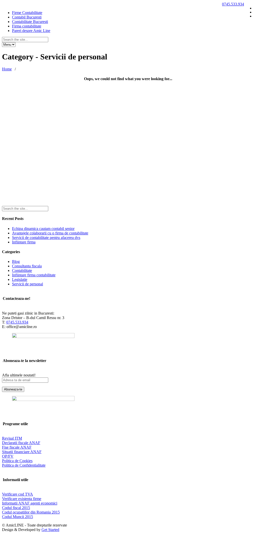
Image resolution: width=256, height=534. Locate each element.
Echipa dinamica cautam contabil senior (43, 228)
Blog (16, 261)
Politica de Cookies (17, 461)
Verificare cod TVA (17, 494)
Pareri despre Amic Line (31, 30)
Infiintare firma (24, 242)
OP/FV (8, 456)
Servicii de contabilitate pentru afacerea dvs (46, 237)
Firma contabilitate (26, 26)
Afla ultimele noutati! (19, 375)
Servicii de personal (27, 284)
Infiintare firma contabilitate (34, 275)
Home (7, 69)
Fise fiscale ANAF (17, 447)
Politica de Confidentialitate (24, 465)
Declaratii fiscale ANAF (21, 443)
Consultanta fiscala (27, 266)
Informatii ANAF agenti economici (29, 503)
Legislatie (19, 279)
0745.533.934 (233, 4)
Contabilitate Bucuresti (30, 21)
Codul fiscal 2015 (16, 508)
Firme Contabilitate (27, 12)
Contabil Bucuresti (27, 17)
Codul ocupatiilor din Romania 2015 (31, 512)
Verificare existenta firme (21, 499)
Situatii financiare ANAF (22, 452)
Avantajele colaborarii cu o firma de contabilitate (50, 233)
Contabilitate (22, 270)
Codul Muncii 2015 (17, 517)
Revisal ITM (12, 438)
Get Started (50, 530)
